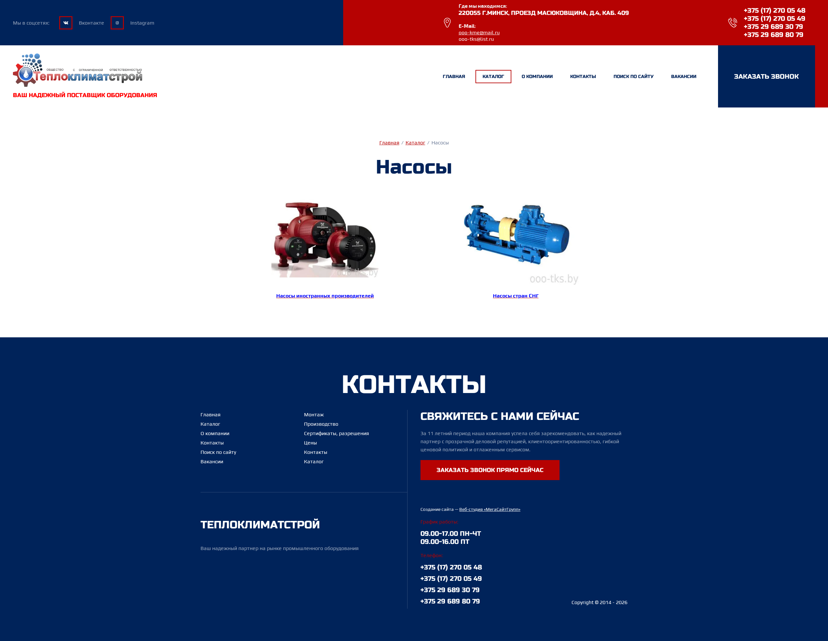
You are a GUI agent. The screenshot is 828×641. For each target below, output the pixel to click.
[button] (766, 76)
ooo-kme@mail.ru (479, 32)
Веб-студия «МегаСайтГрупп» (489, 509)
